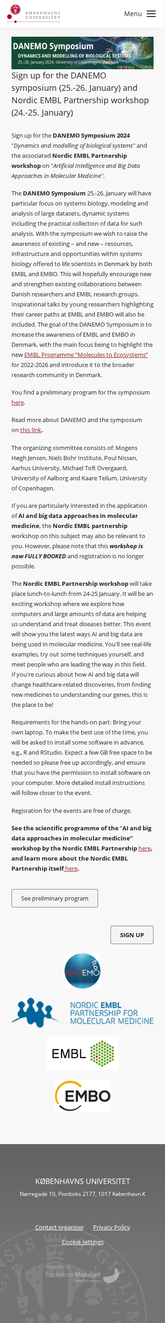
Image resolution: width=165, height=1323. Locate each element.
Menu (133, 13)
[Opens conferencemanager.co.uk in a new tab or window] (82, 1275)
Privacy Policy (111, 1227)
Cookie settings (83, 1242)
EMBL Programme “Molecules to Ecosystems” (86, 354)
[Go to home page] (33, 14)
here (144, 848)
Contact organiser (59, 1227)
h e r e (17, 402)
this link (30, 430)
